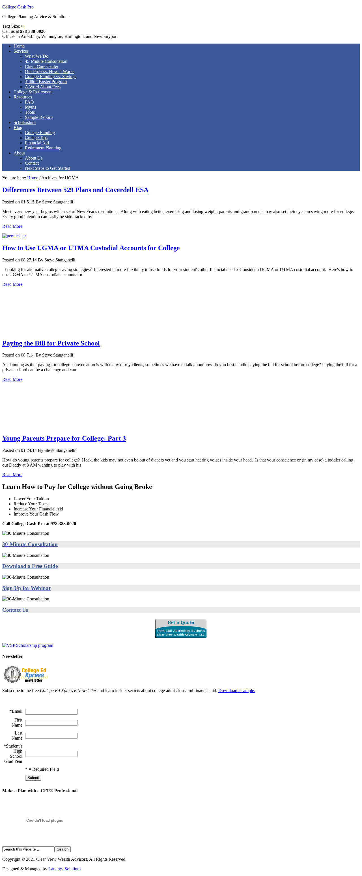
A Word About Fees (43, 86)
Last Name (17, 735)
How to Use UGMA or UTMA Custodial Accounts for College (91, 248)
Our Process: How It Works (49, 71)
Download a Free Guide (30, 566)
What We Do (36, 56)
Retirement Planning (43, 147)
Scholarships (25, 122)
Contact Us (15, 610)
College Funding (40, 132)
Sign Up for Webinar (26, 588)
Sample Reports (39, 117)
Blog (18, 127)
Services (21, 51)
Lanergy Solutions (64, 868)
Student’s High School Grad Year (13, 754)
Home (19, 46)
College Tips (36, 137)
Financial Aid (37, 142)
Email (17, 711)
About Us (33, 158)
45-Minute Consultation (46, 61)
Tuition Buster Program (46, 81)
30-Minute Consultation (30, 544)
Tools (30, 112)
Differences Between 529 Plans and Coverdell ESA (75, 190)
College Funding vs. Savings (50, 76)
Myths (30, 107)
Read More (12, 226)
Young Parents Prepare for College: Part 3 (64, 438)
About (19, 153)
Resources (23, 97)
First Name (17, 722)
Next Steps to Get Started (47, 168)
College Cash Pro (18, 7)
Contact (32, 163)
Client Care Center (41, 66)
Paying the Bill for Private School (51, 343)
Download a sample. (236, 690)
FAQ (29, 102)
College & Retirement (33, 91)
